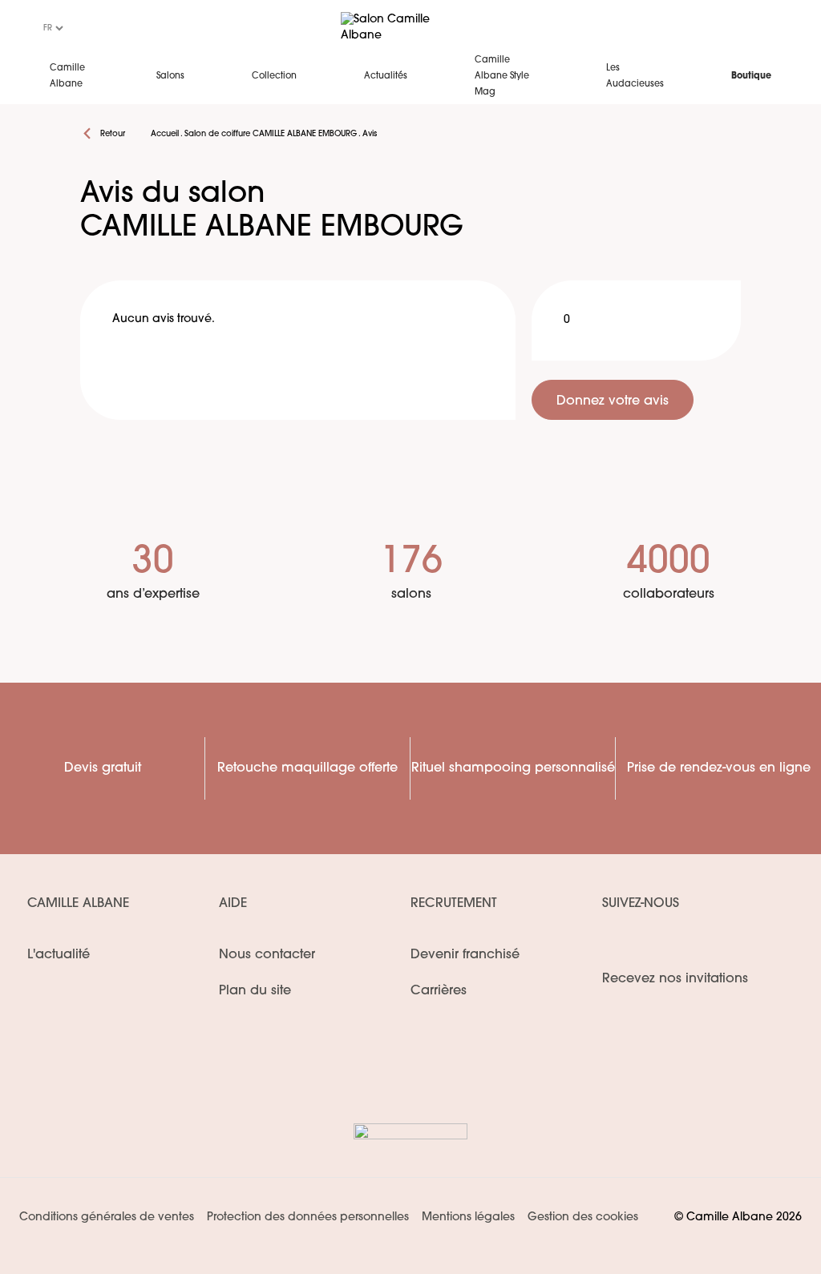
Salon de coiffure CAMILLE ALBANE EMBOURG (270, 134)
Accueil (165, 134)
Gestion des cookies (583, 1218)
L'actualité (58, 955)
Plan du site (255, 991)
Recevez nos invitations (675, 979)
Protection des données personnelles (308, 1218)
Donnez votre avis (612, 401)
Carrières (438, 991)
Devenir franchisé (465, 955)
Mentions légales (468, 1218)
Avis (369, 134)
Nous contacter (267, 955)
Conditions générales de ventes (106, 1218)
